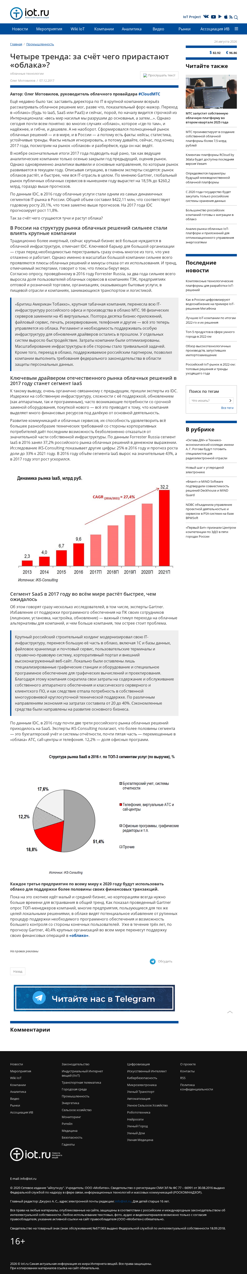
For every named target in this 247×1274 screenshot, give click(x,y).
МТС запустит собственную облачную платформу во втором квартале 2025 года (207, 117)
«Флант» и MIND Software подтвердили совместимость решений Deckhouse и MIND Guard (207, 488)
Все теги (227, 408)
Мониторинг (71, 1117)
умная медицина (140, 1140)
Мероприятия (49, 29)
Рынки (184, 29)
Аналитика (132, 29)
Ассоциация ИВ (214, 29)
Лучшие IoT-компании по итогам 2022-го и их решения (211, 320)
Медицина (69, 1130)
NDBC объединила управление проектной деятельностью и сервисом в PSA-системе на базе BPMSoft (210, 511)
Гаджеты (68, 1144)
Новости (20, 29)
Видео (158, 29)
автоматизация (138, 1098)
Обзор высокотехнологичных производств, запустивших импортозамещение (208, 350)
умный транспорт (140, 1091)
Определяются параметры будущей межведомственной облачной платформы (208, 177)
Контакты (187, 1071)
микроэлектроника (142, 1085)
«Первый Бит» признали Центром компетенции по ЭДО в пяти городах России (211, 532)
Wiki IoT (78, 29)
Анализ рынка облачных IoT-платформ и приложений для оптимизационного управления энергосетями (210, 235)
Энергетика (70, 1103)
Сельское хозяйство (77, 1110)
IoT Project (192, 16)
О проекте (188, 1064)
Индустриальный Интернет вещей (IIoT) (82, 1073)
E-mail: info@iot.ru (23, 1178)
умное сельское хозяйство (147, 1105)
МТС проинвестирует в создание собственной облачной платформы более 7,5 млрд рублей (210, 138)
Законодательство (75, 1064)
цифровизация (138, 1064)
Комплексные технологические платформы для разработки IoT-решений (210, 285)
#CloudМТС (149, 94)
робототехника (138, 1112)
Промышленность (75, 1096)
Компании (104, 29)
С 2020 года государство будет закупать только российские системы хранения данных (208, 196)
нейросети (135, 1119)
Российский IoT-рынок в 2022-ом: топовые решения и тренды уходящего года (210, 368)
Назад (17, 971)
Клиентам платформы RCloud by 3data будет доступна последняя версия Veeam (210, 159)
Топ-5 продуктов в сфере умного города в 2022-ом (210, 334)
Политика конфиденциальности (192, 1087)
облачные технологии (27, 73)
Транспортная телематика (81, 1082)
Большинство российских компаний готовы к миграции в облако (209, 214)
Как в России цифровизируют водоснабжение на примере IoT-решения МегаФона (210, 304)
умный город (137, 1126)
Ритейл (67, 1123)
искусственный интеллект (147, 1071)
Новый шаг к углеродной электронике (205, 469)
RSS (182, 1078)
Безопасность (72, 1137)
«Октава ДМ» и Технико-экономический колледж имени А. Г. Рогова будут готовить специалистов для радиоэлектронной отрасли (210, 449)
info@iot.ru (123, 1201)
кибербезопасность (142, 1078)
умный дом (136, 1133)
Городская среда (74, 1089)
